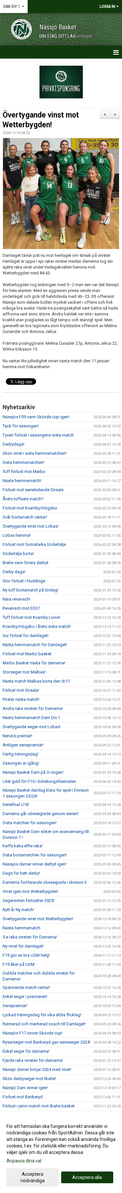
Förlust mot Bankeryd (23, 1096)
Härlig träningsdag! (20, 754)
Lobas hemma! (17, 535)
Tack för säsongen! (21, 425)
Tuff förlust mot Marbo (24, 471)
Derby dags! (14, 571)
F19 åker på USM (18, 964)
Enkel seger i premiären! (25, 996)
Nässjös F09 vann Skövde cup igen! (36, 416)
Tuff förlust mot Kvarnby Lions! (31, 617)
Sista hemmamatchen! (23, 462)
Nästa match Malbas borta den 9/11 (36, 681)
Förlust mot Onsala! (21, 690)
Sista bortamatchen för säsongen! (35, 855)
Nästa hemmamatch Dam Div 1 (31, 717)
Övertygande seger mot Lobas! (32, 726)
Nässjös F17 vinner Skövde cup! (32, 1033)
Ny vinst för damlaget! (23, 946)
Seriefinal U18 (15, 804)
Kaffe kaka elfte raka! (23, 845)
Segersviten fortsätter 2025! (28, 900)
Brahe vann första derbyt (25, 562)
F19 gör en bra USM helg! (26, 955)
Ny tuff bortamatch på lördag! (30, 590)
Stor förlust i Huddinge (24, 580)
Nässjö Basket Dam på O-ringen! (33, 772)
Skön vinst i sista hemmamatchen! (34, 453)
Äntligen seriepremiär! (23, 744)
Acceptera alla (87, 1177)
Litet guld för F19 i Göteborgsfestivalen (39, 781)
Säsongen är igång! (21, 763)
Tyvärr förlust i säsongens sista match (38, 435)
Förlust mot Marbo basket (27, 653)
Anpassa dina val (24, 1160)
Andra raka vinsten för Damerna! (33, 708)
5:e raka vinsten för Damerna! (30, 937)
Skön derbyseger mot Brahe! (29, 1078)
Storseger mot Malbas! (24, 672)
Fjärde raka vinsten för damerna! (33, 1060)
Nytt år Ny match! (18, 909)
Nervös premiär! (17, 735)
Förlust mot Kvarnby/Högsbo (30, 508)
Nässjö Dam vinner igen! (25, 1087)
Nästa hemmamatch (21, 927)
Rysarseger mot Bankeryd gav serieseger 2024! (46, 1042)
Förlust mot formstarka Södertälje (34, 544)
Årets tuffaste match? (23, 498)
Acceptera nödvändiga (32, 1177)
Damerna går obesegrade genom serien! (40, 813)
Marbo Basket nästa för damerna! (34, 662)
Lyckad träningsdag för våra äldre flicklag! (42, 1014)
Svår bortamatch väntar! (25, 517)
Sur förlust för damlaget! (25, 635)
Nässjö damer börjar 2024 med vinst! (37, 1069)
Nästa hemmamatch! (22, 480)
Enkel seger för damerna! (26, 1051)
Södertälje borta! (18, 553)
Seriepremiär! (15, 1005)
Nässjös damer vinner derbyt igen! (34, 864)
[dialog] (61, 1153)
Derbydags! (13, 444)
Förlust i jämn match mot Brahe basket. (39, 1105)
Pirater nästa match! (21, 699)
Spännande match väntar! (26, 987)
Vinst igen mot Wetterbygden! (30, 891)
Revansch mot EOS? (21, 608)
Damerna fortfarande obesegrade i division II (45, 882)
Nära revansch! (16, 599)
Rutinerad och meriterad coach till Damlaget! (44, 1023)
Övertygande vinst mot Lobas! (31, 526)
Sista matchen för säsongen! (30, 822)
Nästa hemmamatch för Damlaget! (35, 644)
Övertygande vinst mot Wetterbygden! (38, 918)
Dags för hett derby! (21, 873)
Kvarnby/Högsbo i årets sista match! (37, 626)
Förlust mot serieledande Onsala (33, 489)
